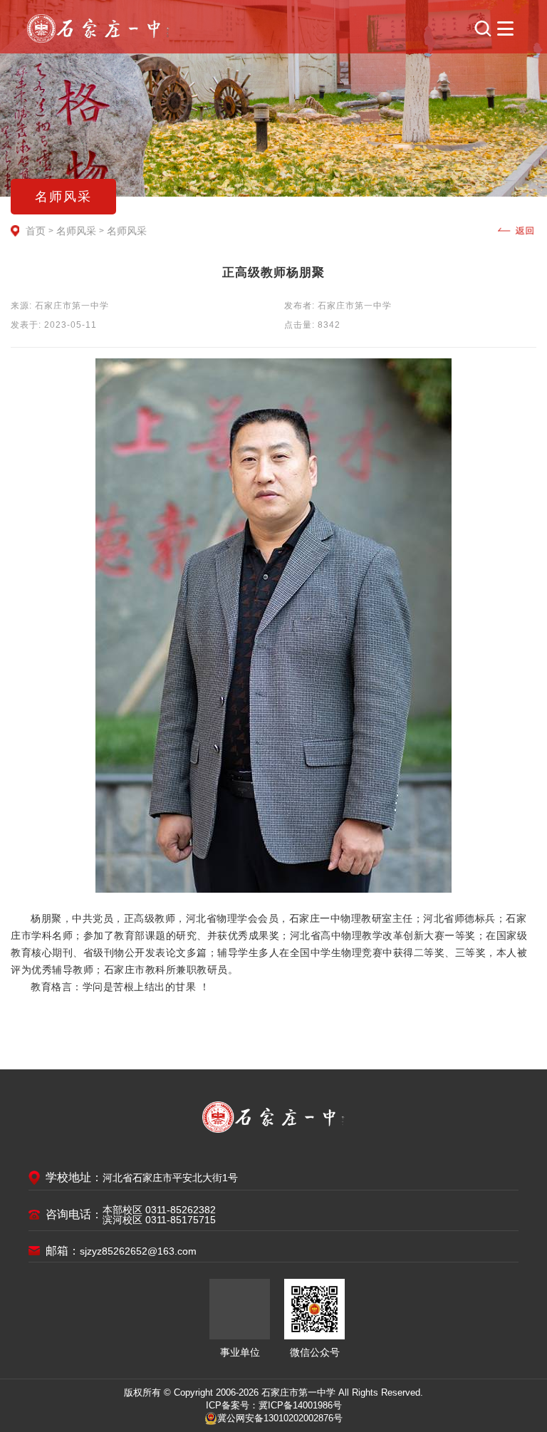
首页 (36, 231)
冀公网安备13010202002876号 (280, 1418)
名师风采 (76, 231)
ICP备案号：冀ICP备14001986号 (274, 1405)
